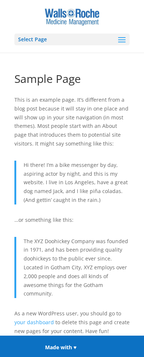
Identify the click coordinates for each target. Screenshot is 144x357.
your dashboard (34, 322)
